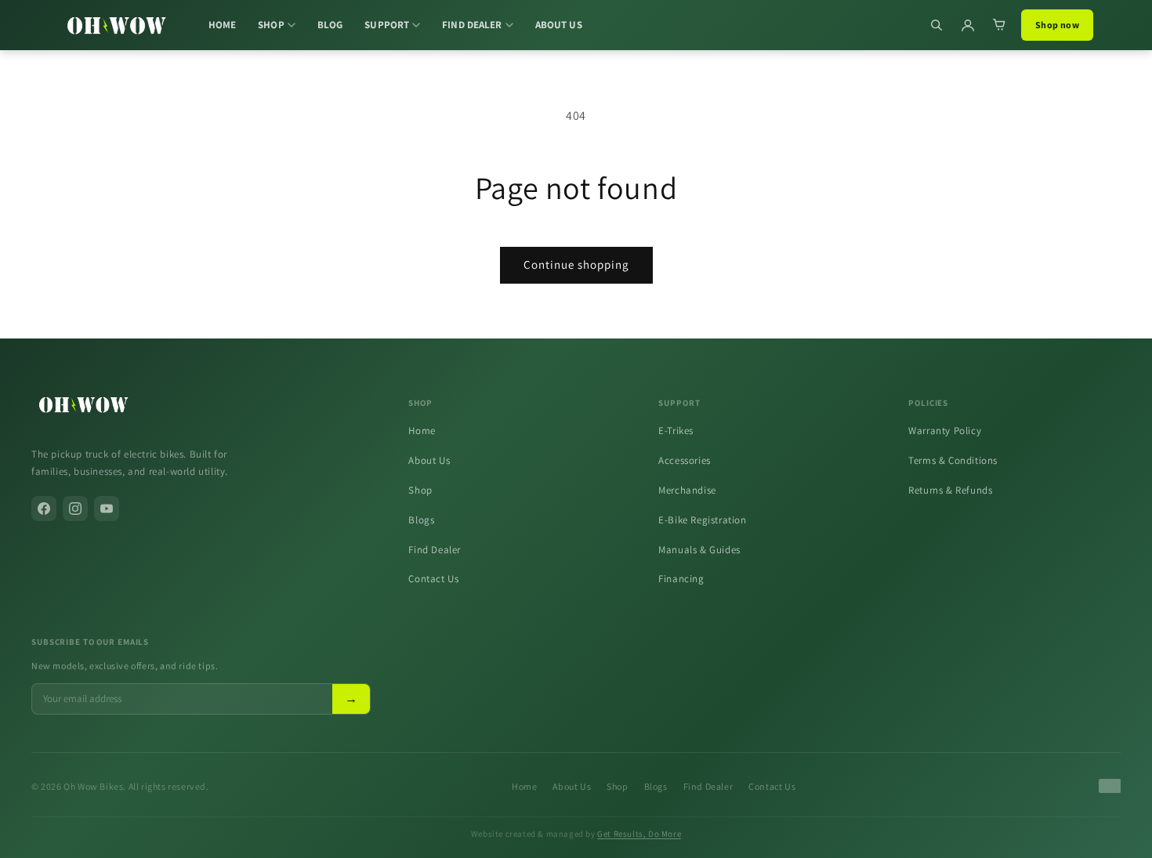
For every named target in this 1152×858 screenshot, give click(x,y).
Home (421, 430)
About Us (429, 460)
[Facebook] (43, 508)
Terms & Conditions (953, 460)
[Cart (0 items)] (999, 25)
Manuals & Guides (699, 549)
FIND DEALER (472, 24)
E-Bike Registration (702, 520)
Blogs (421, 520)
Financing (681, 578)
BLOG (330, 24)
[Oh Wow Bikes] (116, 25)
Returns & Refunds (950, 490)
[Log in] (968, 25)
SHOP (271, 24)
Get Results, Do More (639, 833)
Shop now (1057, 25)
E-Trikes (676, 430)
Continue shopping (576, 264)
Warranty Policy (944, 430)
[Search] (936, 25)
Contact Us (433, 578)
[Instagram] (75, 508)
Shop (420, 490)
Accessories (684, 460)
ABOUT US (558, 24)
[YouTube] (106, 508)
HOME (222, 24)
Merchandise (687, 490)
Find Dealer (434, 549)
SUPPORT (386, 24)
